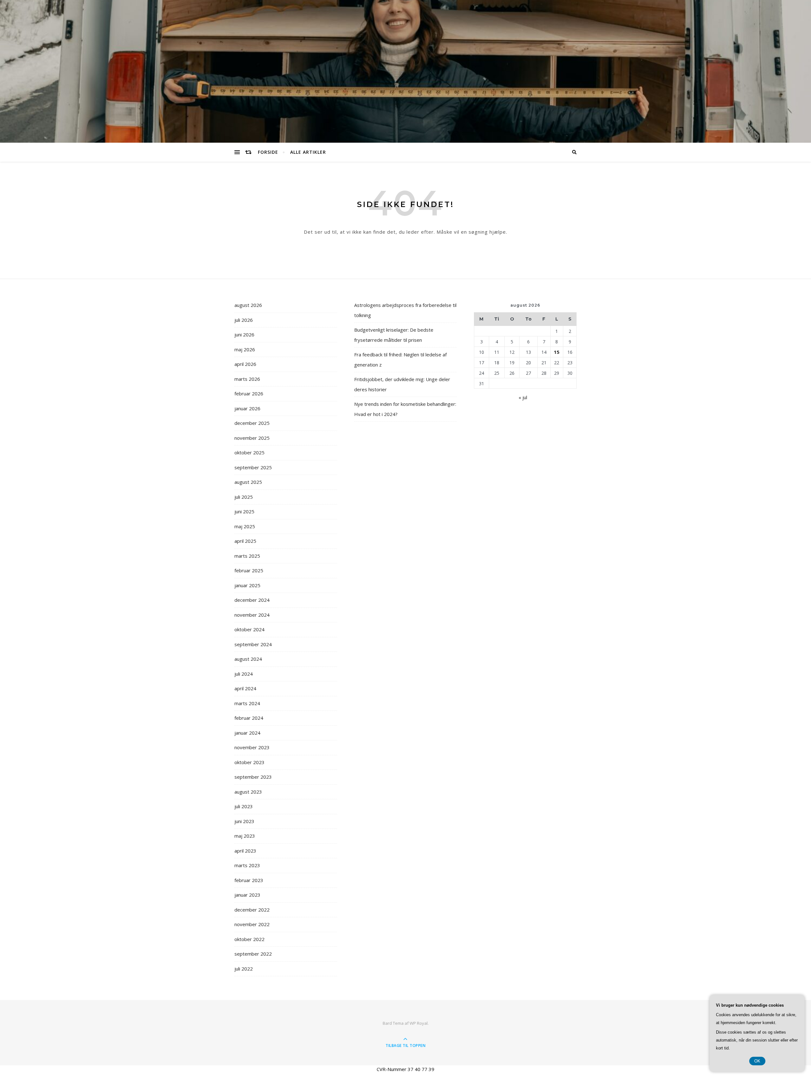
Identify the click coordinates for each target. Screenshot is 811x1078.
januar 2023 (247, 895)
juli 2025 (243, 497)
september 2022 (253, 954)
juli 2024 (243, 674)
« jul (523, 397)
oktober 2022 (249, 939)
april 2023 (245, 850)
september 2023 (253, 777)
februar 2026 (248, 393)
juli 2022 (243, 968)
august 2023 (248, 792)
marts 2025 (247, 556)
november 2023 (252, 747)
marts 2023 (247, 865)
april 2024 (245, 688)
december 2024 (252, 600)
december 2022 (252, 909)
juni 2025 (244, 511)
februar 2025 (248, 570)
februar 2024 (248, 718)
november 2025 (252, 438)
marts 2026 (247, 379)
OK (757, 1061)
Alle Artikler (308, 152)
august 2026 (248, 305)
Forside (268, 152)
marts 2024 (247, 703)
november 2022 (252, 924)
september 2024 (253, 644)
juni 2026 (244, 334)
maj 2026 (244, 349)
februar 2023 (248, 880)
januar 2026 (247, 408)
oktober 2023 (249, 762)
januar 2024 (247, 733)
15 (556, 352)
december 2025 (252, 423)
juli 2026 (243, 320)
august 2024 (248, 659)
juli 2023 (243, 806)
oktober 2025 (249, 452)
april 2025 (245, 541)
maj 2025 (244, 526)
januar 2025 (247, 585)
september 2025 (253, 467)
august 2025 (248, 482)
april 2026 (245, 364)
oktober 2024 (249, 629)
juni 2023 (244, 821)
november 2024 (252, 615)
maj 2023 (244, 836)
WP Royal (419, 1023)
